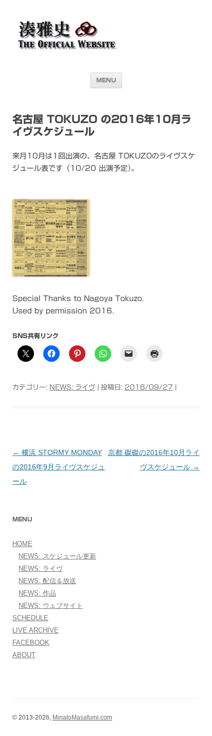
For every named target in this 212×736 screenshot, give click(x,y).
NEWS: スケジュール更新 (57, 556)
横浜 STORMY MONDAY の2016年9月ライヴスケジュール (58, 466)
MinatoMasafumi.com (82, 717)
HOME (22, 544)
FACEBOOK (30, 642)
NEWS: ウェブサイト (51, 605)
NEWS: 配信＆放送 (47, 581)
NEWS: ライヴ (72, 387)
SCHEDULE (30, 618)
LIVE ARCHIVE (35, 630)
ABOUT (24, 655)
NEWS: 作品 (37, 593)
